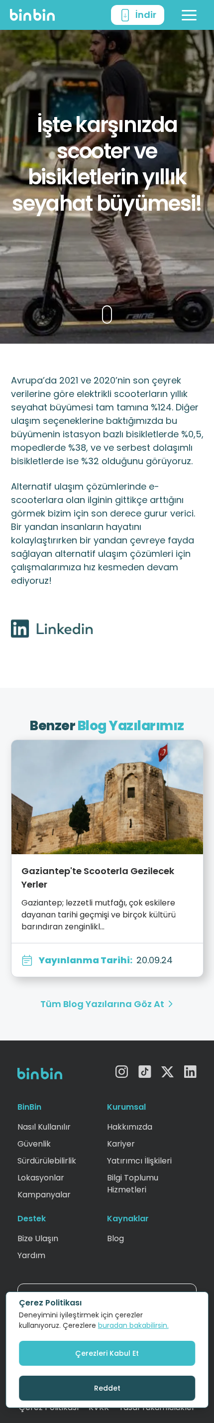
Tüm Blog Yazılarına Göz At (102, 1004)
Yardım (31, 1255)
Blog (115, 1238)
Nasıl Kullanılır (44, 1127)
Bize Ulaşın (37, 1238)
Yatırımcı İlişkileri (139, 1160)
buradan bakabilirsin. (133, 1325)
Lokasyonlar (40, 1177)
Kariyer (121, 1144)
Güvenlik (34, 1144)
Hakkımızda (129, 1127)
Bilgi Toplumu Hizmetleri (132, 1183)
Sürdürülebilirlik (46, 1160)
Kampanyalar (44, 1194)
